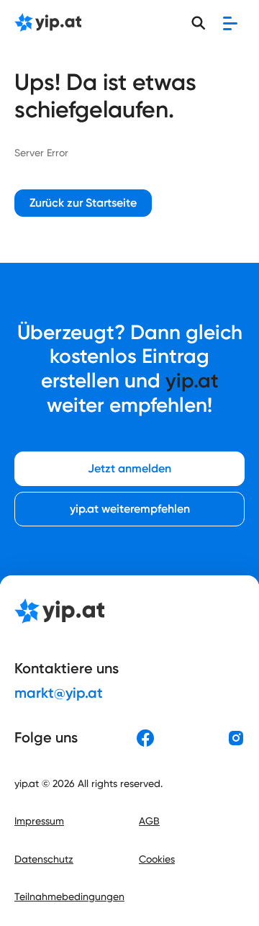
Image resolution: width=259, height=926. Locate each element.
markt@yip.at (58, 693)
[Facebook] (145, 738)
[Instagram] (236, 738)
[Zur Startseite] (47, 23)
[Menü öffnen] (230, 23)
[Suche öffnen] (198, 23)
